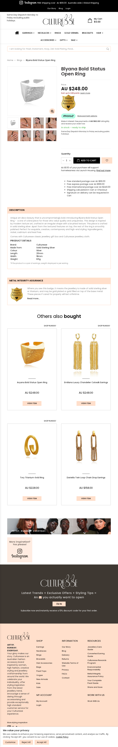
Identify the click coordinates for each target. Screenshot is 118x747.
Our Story (51, 8)
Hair (99, 32)
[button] (106, 160)
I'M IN (59, 603)
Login (68, 8)
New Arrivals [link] (42, 679)
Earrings (27, 32)
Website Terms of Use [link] (70, 664)
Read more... (33, 298)
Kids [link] (38, 683)
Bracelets (87, 32)
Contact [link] (65, 677)
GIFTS (63, 40)
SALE (73, 40)
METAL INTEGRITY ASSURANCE (26, 280)
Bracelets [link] (40, 659)
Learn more (85, 93)
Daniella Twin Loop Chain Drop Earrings (86, 477)
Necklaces (44, 32)
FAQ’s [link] (64, 673)
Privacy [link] (65, 669)
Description (16, 210)
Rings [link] (38, 655)
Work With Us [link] (93, 701)
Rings (58, 32)
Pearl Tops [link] (41, 671)
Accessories (48, 40)
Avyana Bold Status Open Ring (32, 382)
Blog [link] (64, 651)
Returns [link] (65, 659)
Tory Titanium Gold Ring (32, 477)
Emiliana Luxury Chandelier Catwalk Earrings (86, 382)
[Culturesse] (59, 20)
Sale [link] (38, 687)
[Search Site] (108, 48)
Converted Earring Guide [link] (96, 655)
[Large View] (13, 123)
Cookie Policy (62, 737)
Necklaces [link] (41, 651)
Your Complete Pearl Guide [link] (94, 681)
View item (32, 403)
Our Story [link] (66, 647)
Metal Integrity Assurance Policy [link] (95, 675)
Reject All (26, 742)
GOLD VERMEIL (71, 32)
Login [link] (38, 705)
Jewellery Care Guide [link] (94, 648)
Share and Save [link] (94, 687)
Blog (61, 8)
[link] (28, 2)
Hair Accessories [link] (44, 663)
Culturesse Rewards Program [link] (96, 661)
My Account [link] (41, 701)
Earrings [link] (40, 647)
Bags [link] (38, 667)
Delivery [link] (65, 655)
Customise (10, 742)
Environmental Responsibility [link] (94, 668)
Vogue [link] (39, 675)
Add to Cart (88, 160)
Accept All (41, 742)
